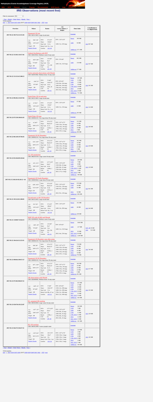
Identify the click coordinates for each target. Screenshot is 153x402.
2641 (35, 22)
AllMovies (73, 49)
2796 (72, 84)
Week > (19, 19)
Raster (72, 38)
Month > (23, 19)
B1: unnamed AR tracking (36, 301)
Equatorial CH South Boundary (38, 178)
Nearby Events (32, 48)
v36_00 (49, 48)
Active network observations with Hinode (41, 73)
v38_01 (49, 90)
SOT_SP (88, 228)
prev (4, 22)
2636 (18, 22)
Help (63, 7)
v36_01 (49, 234)
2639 (29, 22)
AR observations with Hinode (37, 277)
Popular (32, 7)
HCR (9, 7)
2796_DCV (74, 86)
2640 (32, 22)
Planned (16, 7)
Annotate (73, 34)
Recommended (43, 7)
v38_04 (49, 172)
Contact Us (72, 7)
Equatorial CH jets (34, 33)
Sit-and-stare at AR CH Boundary (39, 197)
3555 (43, 22)
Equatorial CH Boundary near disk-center (41, 239)
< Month (9, 19)
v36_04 (49, 131)
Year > (28, 19)
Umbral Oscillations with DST (38, 53)
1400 (72, 43)
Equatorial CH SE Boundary (37, 135)
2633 (9, 22)
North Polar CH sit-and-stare (37, 96)
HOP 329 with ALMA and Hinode (39, 217)
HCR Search (55, 7)
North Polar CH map (34, 116)
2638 (26, 22)
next (46, 22)
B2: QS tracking (33, 324)
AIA (87, 44)
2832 (72, 88)
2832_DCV (74, 91)
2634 (12, 22)
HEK (3, 7)
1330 (72, 80)
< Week (14, 19)
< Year (4, 19)
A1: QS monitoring (34, 155)
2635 (15, 22)
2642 (38, 22)
